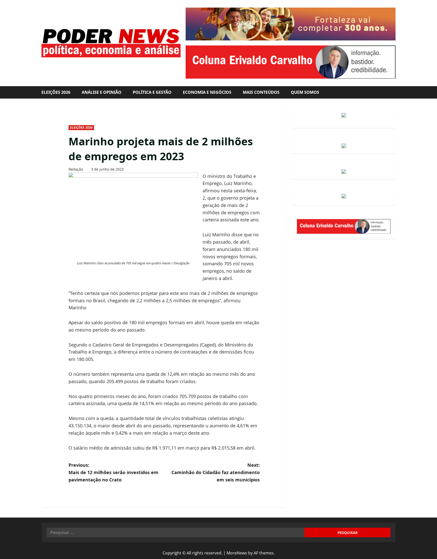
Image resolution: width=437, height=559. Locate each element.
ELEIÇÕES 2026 (55, 92)
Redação (76, 169)
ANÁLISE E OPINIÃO (101, 92)
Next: (215, 472)
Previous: (113, 472)
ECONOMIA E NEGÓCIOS (207, 92)
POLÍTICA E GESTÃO (152, 92)
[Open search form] (394, 92)
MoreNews (237, 553)
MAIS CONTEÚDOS (261, 92)
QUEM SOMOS (305, 92)
